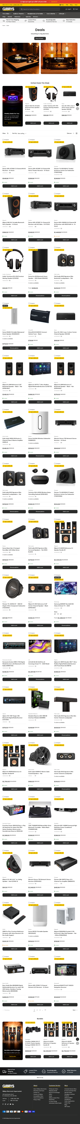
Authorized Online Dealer (55, 1103)
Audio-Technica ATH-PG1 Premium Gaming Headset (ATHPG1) (51, 107)
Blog (71, 4)
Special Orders (68, 1092)
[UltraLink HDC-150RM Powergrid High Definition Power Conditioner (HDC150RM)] (66, 809)
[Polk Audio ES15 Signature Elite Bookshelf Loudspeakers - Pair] (14, 476)
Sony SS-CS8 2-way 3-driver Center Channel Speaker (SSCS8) (68, 107)
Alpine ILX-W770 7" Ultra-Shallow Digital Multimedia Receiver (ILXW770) (40, 385)
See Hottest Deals (12, 123)
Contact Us (36, 1092)
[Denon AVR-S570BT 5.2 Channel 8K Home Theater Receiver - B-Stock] (40, 152)
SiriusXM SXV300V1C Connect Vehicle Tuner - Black (37, 333)
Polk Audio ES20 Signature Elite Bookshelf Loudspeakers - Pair (63, 277)
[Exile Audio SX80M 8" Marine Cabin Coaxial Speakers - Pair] (40, 756)
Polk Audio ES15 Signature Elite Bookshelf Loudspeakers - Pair (11, 493)
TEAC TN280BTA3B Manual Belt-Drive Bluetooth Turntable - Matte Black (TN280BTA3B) (39, 827)
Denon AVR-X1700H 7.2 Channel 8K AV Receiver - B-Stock (14, 169)
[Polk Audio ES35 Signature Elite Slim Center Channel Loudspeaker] (66, 700)
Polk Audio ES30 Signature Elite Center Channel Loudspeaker (63, 772)
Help (62, 4)
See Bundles (12, 1056)
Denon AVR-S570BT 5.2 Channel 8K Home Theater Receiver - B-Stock (39, 169)
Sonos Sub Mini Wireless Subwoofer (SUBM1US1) (39, 439)
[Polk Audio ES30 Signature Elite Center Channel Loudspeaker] (66, 756)
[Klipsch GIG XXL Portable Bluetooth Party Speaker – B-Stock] (33, 94)
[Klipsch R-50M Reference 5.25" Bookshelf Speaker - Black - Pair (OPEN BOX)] (14, 368)
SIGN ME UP (54, 1)
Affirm (50, 1094)
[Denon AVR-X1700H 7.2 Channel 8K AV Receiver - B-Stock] (14, 152)
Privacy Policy (37, 1099)
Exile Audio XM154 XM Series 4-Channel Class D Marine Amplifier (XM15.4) (12, 440)
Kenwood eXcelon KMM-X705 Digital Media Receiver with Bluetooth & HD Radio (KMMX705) (13, 664)
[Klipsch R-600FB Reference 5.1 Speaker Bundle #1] (66, 532)
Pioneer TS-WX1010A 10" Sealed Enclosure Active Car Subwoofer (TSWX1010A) (64, 494)
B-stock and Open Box (70, 1090)
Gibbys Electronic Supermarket (13, 1118)
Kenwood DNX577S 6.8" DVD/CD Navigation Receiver (63, 986)
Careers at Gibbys (38, 1094)
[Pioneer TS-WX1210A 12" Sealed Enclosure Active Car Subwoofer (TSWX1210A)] (66, 152)
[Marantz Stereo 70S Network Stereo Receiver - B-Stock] (66, 422)
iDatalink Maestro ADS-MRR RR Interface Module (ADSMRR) (37, 717)
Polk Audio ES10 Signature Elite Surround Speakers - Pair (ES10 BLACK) (37, 550)
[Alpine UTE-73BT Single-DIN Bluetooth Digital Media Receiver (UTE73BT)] (14, 700)
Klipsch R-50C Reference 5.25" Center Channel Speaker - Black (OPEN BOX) (38, 606)
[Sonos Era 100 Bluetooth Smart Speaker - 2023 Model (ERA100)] (40, 260)
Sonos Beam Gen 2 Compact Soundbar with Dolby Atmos (11, 549)
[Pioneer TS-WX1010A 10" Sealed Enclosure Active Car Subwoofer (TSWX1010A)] (66, 476)
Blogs (66, 1104)
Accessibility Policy (38, 1096)
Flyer (76, 4)
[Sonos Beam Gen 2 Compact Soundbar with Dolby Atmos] (14, 532)
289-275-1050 (14, 1100)
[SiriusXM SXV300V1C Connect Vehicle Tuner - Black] (40, 316)
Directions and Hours (39, 1090)
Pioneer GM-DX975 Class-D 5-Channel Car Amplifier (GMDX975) (64, 880)
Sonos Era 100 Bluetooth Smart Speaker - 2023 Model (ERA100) (38, 277)
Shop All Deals (40, 38)
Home (3, 25)
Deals (8, 25)
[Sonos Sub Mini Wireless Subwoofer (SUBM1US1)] (40, 422)
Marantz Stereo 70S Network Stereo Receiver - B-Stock (65, 439)
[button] (75, 9)
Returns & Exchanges (54, 1092)
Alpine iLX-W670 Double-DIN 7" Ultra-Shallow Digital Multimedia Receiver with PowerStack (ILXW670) (65, 664)
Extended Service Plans (70, 1089)
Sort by (14, 133)
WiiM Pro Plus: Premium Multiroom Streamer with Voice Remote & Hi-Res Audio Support (13, 933)
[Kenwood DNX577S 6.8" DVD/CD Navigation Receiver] (66, 969)
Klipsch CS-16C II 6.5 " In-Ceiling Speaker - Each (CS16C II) (12, 880)
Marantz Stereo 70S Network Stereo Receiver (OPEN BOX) (39, 880)
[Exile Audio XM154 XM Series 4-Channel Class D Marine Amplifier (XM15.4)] (14, 422)
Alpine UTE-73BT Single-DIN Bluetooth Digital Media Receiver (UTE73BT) (12, 717)
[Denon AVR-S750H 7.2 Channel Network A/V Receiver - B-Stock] (40, 969)
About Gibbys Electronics (40, 1089)
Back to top (40, 1077)
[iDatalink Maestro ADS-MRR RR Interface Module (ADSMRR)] (40, 700)
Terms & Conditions (38, 1098)
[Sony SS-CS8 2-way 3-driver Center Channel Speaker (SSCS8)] (70, 94)
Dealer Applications (69, 1101)
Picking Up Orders (53, 1089)
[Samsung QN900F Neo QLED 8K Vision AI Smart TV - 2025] (66, 588)
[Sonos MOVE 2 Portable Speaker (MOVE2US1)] (40, 915)
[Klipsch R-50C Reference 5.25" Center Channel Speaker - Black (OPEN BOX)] (40, 588)
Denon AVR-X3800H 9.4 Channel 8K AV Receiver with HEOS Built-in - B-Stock (65, 224)
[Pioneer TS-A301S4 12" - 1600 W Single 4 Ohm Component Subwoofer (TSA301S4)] (14, 588)
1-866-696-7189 (14, 1098)
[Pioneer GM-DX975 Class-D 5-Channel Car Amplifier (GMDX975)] (66, 863)
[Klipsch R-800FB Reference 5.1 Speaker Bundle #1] (14, 756)
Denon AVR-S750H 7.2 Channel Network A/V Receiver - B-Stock (38, 986)
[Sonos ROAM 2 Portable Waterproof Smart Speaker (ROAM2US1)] (14, 316)
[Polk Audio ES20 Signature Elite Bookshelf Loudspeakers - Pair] (66, 260)
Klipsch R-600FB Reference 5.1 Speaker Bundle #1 (63, 549)
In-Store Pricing (53, 1101)
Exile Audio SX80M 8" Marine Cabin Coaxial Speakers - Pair (39, 772)
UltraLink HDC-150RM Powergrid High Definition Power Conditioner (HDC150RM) (65, 827)
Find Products (21, 72)
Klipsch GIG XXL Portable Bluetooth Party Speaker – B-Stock (32, 107)
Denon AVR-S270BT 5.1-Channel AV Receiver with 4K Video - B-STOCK (39, 223)
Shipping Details (53, 1090)
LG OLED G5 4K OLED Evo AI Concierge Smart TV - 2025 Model (38, 663)
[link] (17, 1010)
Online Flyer (67, 1103)
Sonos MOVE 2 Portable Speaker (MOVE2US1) (38, 932)
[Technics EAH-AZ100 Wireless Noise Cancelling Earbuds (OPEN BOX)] (40, 476)
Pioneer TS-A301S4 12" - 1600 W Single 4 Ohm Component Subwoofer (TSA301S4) (13, 606)
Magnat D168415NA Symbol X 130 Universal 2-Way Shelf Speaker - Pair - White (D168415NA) (65, 933)
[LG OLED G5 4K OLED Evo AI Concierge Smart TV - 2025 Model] (40, 646)
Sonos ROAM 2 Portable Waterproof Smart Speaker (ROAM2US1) (13, 333)
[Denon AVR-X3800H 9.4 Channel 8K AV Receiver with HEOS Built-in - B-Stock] (66, 206)
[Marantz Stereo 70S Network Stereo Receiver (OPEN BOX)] (40, 863)
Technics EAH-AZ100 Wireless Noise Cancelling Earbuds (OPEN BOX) (39, 493)
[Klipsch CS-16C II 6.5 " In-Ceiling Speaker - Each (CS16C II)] (14, 863)
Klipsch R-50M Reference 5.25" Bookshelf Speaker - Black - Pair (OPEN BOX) (12, 386)
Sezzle (50, 1096)
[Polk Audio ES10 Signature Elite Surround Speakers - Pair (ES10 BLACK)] (40, 532)
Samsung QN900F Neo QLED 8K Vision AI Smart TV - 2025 (64, 605)
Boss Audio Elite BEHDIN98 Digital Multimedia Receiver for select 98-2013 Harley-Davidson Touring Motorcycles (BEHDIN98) (13, 988)
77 (45, 1010)
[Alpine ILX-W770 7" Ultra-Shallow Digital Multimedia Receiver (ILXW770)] (40, 368)
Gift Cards (67, 1106)
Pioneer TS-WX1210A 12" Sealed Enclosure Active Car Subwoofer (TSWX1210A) (64, 170)
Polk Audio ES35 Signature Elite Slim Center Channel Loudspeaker (65, 717)
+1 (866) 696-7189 (17, 4)
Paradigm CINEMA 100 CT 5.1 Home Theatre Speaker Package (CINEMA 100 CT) (32, 1043)
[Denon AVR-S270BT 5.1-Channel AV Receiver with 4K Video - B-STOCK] (40, 206)
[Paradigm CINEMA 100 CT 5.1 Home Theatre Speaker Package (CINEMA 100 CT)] (33, 1029)
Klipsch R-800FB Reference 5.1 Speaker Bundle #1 (11, 772)
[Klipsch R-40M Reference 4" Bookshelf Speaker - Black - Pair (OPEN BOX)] (66, 368)
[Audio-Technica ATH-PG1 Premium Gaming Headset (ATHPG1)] (51, 94)
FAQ (67, 4)
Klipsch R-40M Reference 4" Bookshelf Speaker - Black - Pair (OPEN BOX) (64, 386)
